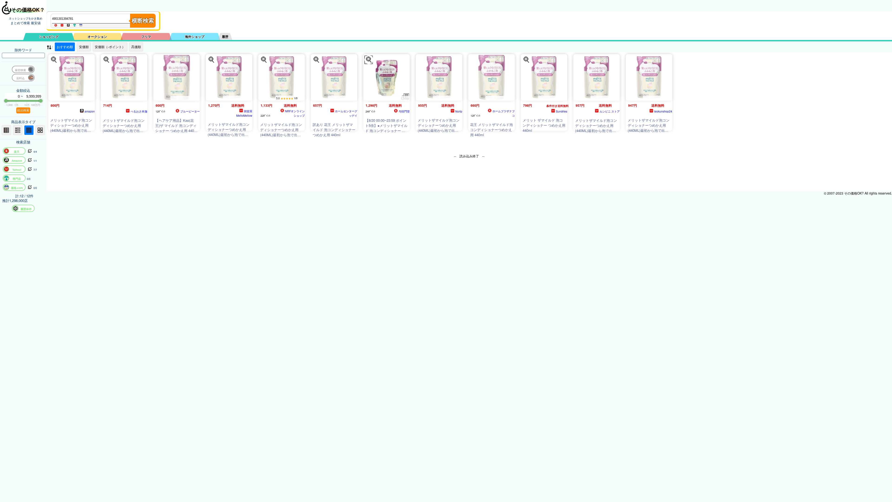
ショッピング (49, 36)
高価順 (136, 46)
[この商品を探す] (53, 59)
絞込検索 (23, 110)
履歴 (225, 36)
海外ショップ (194, 36)
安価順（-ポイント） (110, 46)
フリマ (146, 36)
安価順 (84, 46)
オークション (97, 36)
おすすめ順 (65, 46)
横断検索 (143, 20)
